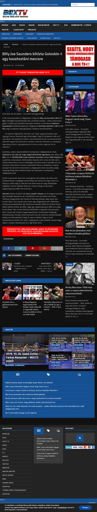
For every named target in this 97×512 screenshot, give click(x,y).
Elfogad (85, 507)
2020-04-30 (71, 125)
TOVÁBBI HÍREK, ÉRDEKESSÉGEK (14, 490)
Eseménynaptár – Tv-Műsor (81, 25)
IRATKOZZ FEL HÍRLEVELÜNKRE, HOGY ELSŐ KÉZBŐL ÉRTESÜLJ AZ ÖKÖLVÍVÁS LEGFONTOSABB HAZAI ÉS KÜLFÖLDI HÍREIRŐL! (32, 231)
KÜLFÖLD (22, 25)
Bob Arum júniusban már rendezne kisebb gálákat (78, 232)
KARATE (5, 456)
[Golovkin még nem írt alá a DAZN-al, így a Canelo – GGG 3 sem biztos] (53, 292)
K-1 (3, 453)
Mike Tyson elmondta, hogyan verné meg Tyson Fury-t (78, 119)
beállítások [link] (62, 507)
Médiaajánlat (17, 34)
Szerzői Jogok (45, 38)
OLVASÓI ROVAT (19, 30)
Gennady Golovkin (32, 255)
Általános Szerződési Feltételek (12, 38)
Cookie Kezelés (32, 38)
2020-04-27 (71, 297)
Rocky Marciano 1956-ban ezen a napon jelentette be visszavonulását (78, 290)
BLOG (66, 25)
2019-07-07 (9, 65)
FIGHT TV (56, 25)
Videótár (9, 329)
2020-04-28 (71, 237)
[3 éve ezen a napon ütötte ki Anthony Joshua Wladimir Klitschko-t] (80, 160)
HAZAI (14, 25)
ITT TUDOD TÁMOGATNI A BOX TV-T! (32, 72)
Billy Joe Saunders (14, 255)
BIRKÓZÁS (6, 434)
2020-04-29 (71, 183)
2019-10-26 (84, 365)
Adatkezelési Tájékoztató (45, 34)
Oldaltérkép (29, 34)
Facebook (92, 503)
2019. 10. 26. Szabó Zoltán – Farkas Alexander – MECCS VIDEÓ (23, 357)
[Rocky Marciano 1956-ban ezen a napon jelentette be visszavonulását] (80, 274)
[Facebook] (80, 438)
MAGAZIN (31, 25)
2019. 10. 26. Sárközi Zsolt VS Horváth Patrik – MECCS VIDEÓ (59, 340)
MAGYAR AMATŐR (43, 25)
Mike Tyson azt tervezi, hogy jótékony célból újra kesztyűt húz (30, 402)
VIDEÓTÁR (5, 30)
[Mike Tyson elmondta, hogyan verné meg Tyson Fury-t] (80, 102)
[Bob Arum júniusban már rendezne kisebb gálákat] (80, 217)
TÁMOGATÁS (32, 30)
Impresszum (6, 34)
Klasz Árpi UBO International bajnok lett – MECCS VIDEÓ (82, 360)
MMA (4, 479)
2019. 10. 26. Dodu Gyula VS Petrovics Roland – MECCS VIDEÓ (83, 340)
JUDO (4, 449)
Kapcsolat (57, 38)
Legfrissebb (73, 86)
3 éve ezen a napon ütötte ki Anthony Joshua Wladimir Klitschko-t (79, 176)
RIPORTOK (6, 486)
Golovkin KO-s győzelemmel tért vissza (10, 304)
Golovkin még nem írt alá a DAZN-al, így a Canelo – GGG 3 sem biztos (53, 306)
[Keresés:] (83, 5)
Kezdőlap (5, 25)
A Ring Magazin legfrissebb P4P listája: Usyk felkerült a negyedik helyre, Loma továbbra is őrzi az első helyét (32, 308)
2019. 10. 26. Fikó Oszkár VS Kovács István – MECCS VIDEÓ (59, 357)
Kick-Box (5, 460)
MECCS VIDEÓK (7, 475)
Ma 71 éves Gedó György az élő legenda (21, 413)
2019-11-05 (20, 365)
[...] (70, 142)
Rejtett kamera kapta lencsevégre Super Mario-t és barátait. (29, 383)
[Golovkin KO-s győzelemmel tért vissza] (12, 292)
